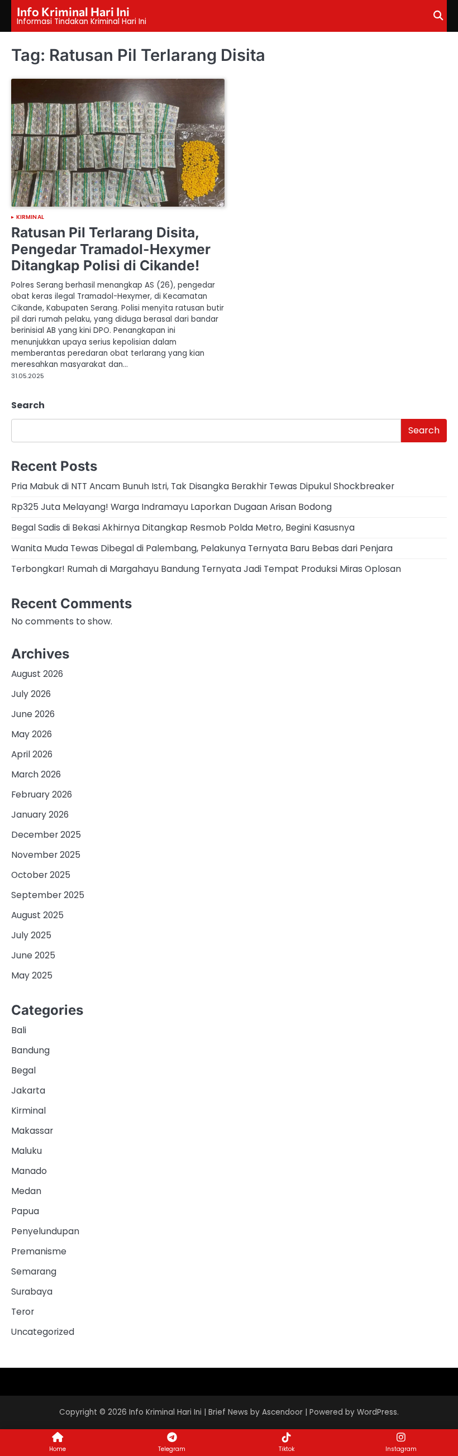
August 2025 (37, 915)
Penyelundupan (45, 1231)
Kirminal (30, 217)
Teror (22, 1311)
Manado (29, 1171)
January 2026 (40, 814)
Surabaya (32, 1291)
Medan (26, 1191)
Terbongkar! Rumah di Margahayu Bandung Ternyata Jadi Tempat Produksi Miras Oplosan (206, 569)
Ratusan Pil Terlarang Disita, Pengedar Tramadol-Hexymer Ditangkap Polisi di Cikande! (111, 249)
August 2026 (37, 674)
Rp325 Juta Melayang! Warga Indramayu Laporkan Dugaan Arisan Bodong (171, 507)
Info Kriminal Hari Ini (73, 11)
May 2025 (32, 975)
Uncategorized (42, 1332)
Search (28, 405)
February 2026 (41, 794)
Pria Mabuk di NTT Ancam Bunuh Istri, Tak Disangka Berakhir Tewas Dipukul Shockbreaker (202, 486)
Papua (25, 1211)
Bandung (30, 1050)
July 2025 (31, 935)
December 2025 (46, 835)
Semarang (33, 1271)
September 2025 (47, 895)
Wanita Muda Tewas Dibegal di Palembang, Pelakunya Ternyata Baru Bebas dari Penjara (202, 548)
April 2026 (32, 754)
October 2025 (40, 875)
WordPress (377, 1412)
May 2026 (31, 734)
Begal (23, 1070)
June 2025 (33, 955)
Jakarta (28, 1090)
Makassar (32, 1131)
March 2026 (36, 774)
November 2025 (45, 855)
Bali (18, 1030)
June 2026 (33, 714)
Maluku (26, 1151)
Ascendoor (282, 1412)
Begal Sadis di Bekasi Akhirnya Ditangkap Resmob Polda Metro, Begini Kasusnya (183, 527)
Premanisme (38, 1251)
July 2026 (31, 694)
